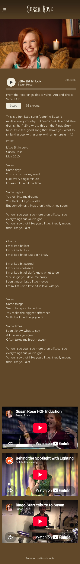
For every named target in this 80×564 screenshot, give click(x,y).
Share (35, 105)
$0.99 (13, 105)
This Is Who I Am (46, 95)
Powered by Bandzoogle (40, 558)
